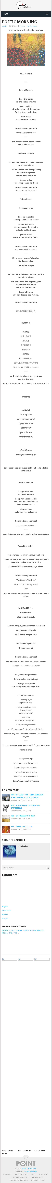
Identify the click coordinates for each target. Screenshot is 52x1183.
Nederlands (6, 1077)
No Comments (32, 26)
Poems (22, 26)
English (5, 1073)
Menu (6, 14)
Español (5, 1081)
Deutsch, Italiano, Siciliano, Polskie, (16, 1097)
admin (4, 26)
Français (5, 1085)
